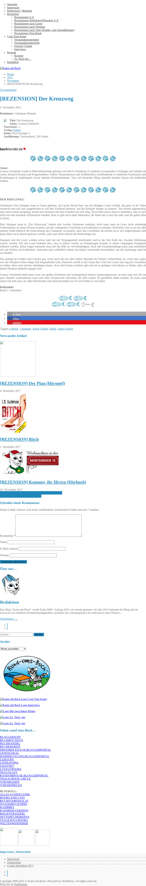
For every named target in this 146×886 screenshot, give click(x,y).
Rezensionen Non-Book (27, 33)
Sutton (17, 130)
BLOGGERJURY (10, 737)
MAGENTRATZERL (12, 813)
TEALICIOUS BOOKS (14, 820)
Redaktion (13, 62)
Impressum (13, 7)
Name (3, 542)
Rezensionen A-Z (24, 17)
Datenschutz (14, 862)
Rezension (13, 14)
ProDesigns (20, 884)
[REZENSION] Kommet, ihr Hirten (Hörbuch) (43, 482)
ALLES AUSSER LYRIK (15, 794)
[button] (14, 314)
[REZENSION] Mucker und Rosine (20, 496)
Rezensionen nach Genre (28, 23)
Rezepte (11, 52)
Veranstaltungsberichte (27, 42)
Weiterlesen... (9, 618)
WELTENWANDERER (14, 823)
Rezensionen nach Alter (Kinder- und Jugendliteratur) (44, 30)
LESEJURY (7, 759)
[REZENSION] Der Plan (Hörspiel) (32, 383)
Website (4, 555)
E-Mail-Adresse (9, 548)
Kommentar (7, 535)
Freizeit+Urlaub (23, 46)
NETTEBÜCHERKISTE (14, 816)
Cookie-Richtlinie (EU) (20, 865)
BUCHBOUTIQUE (11, 740)
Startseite (12, 4)
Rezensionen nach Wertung (29, 26)
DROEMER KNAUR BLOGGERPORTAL (25, 749)
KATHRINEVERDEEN (14, 810)
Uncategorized (8, 89)
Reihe (53, 328)
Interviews (20, 49)
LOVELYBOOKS (10, 769)
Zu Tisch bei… (22, 58)
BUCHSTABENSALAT (14, 800)
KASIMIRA (7, 807)
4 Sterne (13, 328)
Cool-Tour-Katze (16, 36)
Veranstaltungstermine (26, 39)
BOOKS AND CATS (12, 797)
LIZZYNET (7, 765)
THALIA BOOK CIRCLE (15, 778)
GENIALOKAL (9, 753)
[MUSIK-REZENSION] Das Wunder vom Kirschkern (31, 492)
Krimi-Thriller (40, 328)
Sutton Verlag (65, 328)
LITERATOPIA (9, 762)
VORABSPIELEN (11, 785)
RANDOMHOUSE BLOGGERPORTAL (24, 775)
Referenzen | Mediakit (19, 10)
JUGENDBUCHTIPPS (13, 804)
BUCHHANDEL (10, 743)
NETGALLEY (8, 772)
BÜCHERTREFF (10, 746)
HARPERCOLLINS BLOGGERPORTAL (24, 756)
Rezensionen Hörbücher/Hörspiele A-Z (36, 20)
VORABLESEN (9, 781)
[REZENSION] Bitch (19, 439)
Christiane (25, 328)
